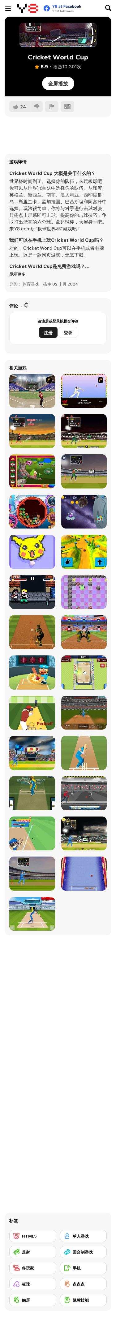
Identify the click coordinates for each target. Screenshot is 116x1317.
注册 (48, 332)
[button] (17, 274)
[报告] (51, 106)
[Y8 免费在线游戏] (27, 8)
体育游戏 (31, 284)
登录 (68, 332)
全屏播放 (58, 83)
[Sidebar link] (8, 8)
